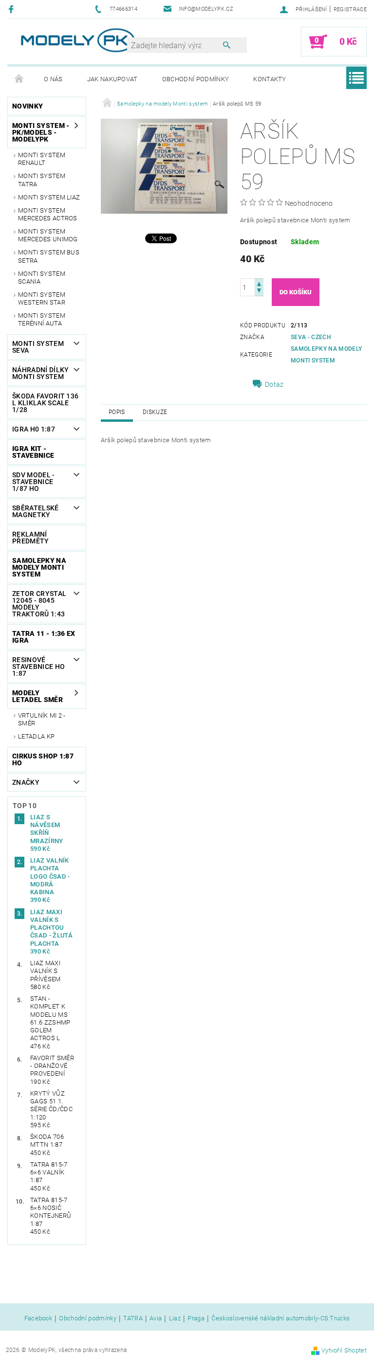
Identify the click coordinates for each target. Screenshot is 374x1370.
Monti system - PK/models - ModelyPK (40, 132)
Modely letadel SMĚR (37, 696)
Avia (156, 1318)
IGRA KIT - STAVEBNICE (33, 452)
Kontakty (269, 79)
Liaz (175, 1318)
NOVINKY (27, 106)
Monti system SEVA (38, 347)
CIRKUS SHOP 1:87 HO (43, 759)
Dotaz (274, 384)
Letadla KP (36, 736)
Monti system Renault (41, 158)
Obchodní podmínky (195, 79)
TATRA (133, 1318)
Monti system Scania (41, 277)
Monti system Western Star (41, 298)
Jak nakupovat (112, 79)
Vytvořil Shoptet (344, 1350)
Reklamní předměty (30, 537)
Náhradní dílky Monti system (40, 373)
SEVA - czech (311, 337)
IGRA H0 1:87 (33, 429)
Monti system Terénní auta (41, 319)
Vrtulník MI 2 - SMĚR (42, 719)
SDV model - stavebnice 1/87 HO (33, 481)
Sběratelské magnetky (35, 511)
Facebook (38, 1318)
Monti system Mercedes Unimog (48, 235)
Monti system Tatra (41, 179)
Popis (117, 412)
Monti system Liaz (49, 197)
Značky (25, 782)
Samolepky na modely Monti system (39, 567)
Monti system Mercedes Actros (47, 214)
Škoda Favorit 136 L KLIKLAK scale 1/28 (45, 403)
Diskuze (155, 412)
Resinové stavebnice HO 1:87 (38, 666)
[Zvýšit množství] (259, 283)
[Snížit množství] (259, 291)
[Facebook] (12, 9)
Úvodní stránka (19, 79)
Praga (196, 1318)
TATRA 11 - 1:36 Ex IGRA (43, 637)
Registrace (350, 9)
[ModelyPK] (77, 39)
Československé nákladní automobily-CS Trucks (280, 1318)
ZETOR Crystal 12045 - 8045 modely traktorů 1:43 (39, 604)
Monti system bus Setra (48, 256)
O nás (53, 79)
